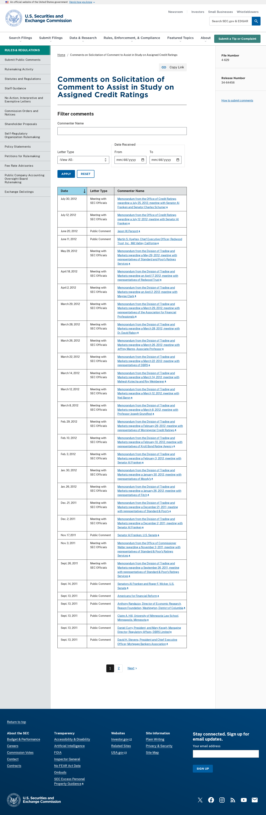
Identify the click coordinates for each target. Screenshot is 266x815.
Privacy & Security (159, 746)
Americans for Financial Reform (137, 595)
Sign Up (203, 768)
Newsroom (175, 11)
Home (61, 54)
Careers (12, 746)
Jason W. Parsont (127, 231)
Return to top (16, 722)
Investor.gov (120, 739)
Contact (12, 759)
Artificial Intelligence (69, 746)
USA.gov (117, 752)
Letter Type (65, 152)
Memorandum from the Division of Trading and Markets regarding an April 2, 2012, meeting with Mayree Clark (147, 292)
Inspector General (67, 759)
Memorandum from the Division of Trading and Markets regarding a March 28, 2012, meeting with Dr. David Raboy (148, 328)
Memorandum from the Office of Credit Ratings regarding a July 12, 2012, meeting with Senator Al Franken (148, 219)
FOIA (58, 752)
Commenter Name (70, 123)
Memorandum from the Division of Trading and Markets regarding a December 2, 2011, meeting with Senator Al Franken (150, 523)
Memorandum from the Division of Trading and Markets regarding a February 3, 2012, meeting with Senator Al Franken (149, 458)
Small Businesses (220, 11)
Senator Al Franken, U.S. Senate (137, 535)
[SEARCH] (256, 21)
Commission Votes (20, 752)
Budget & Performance (23, 739)
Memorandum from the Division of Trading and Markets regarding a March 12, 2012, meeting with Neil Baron (148, 393)
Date (74, 191)
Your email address (206, 746)
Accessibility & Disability (72, 739)
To (151, 152)
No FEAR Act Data (67, 766)
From (118, 152)
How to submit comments (237, 100)
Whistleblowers (248, 11)
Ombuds (60, 772)
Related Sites (121, 746)
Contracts (14, 766)
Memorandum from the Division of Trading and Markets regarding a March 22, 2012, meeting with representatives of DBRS (148, 361)
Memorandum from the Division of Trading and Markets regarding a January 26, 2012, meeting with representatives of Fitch (149, 491)
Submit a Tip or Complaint (237, 38)
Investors (197, 11)
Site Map (152, 752)
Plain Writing (155, 739)
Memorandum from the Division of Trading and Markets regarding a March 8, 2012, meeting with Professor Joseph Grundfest (147, 409)
